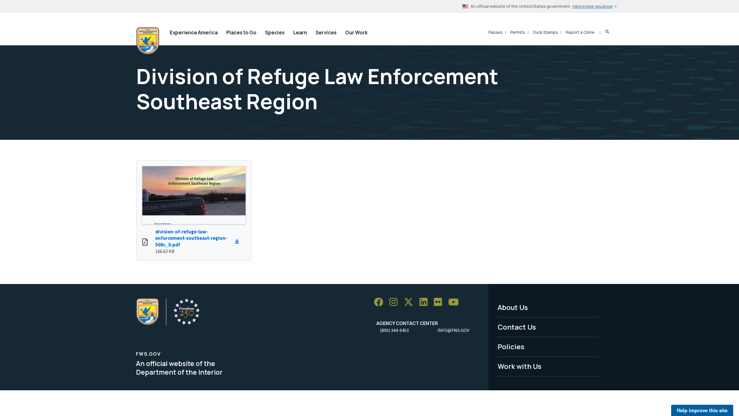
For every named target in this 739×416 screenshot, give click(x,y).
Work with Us (520, 366)
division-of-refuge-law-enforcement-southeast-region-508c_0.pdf (191, 238)
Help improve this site (702, 410)
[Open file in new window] (145, 242)
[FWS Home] (147, 41)
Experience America (194, 32)
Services (326, 32)
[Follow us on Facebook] (380, 302)
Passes (495, 32)
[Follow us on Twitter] (410, 302)
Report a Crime (580, 32)
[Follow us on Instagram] (395, 302)
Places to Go (241, 32)
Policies (511, 346)
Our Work (356, 32)
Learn (300, 32)
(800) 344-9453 (394, 330)
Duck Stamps (545, 32)
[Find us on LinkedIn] (425, 302)
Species (275, 32)
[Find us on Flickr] (440, 302)
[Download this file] (238, 241)
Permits (517, 32)
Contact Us (517, 327)
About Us (513, 307)
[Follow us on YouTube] (455, 302)
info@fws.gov (453, 330)
